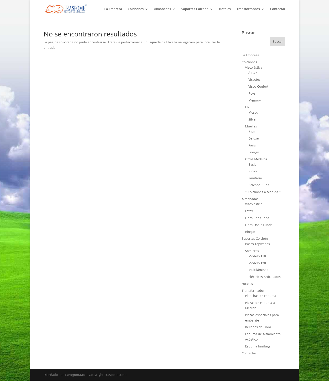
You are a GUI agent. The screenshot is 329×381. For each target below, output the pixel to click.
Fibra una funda (257, 218)
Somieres (252, 251)
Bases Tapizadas (257, 244)
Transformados (248, 9)
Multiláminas (258, 270)
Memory (254, 100)
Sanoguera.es (75, 375)
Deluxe (253, 138)
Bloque (250, 232)
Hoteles (225, 9)
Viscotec (254, 79)
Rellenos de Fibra (258, 327)
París (252, 145)
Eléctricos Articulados (264, 277)
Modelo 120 (257, 263)
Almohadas (162, 9)
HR (247, 107)
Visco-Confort (258, 86)
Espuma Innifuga (258, 346)
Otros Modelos (256, 159)
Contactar (277, 9)
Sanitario (255, 178)
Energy (253, 152)
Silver (252, 119)
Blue (251, 131)
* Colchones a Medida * (263, 192)
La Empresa (113, 9)
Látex (249, 211)
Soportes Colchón (195, 9)
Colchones (136, 9)
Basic (252, 164)
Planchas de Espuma (260, 296)
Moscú (253, 112)
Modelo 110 (257, 256)
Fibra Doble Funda (259, 225)
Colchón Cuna (258, 185)
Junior (252, 171)
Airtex (252, 72)
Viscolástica (253, 67)
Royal (252, 93)
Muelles (251, 126)
